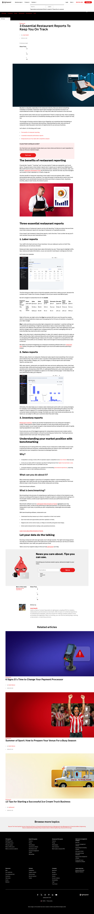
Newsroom (54, 870)
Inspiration (45, 826)
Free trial (88, 2)
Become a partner (32, 876)
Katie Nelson (12, 685)
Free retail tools (9, 872)
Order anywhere (55, 846)
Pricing (30, 843)
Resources (8, 868)
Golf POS (77, 842)
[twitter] (41, 895)
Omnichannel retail (33, 848)
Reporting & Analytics (41, 827)
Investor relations (56, 878)
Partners (31, 868)
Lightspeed (11, 807)
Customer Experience (26, 826)
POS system (8, 839)
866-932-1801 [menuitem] (79, 2)
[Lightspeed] (6, 2)
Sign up (67, 570)
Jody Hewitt (26, 35)
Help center (8, 878)
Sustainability (55, 880)
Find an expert (32, 874)
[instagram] (45, 895)
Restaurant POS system (57, 839)
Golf (35, 13)
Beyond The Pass (12, 826)
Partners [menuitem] (34, 2)
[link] (79, 2)
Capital (19, 826)
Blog (6, 870)
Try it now (28, 155)
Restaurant (21, 13)
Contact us (54, 874)
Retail (15, 13)
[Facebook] (27, 49)
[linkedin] (52, 895)
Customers (8, 876)
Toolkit (30, 878)
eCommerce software (33, 846)
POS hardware (32, 845)
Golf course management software (81, 839)
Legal (53, 882)
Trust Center (54, 884)
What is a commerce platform (12, 848)
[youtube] (56, 895)
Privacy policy (49, 901)
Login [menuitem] (67, 2)
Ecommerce (29, 13)
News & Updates (26, 827)
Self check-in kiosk (79, 851)
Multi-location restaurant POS (58, 848)
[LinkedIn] (27, 59)
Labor (61, 826)
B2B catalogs (31, 854)
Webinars (7, 882)
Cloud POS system (9, 843)
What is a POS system (10, 846)
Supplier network (32, 872)
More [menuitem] (71, 2)
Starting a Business (61, 827)
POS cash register (9, 845)
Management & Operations (20, 589)
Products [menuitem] (27, 2)
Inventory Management (54, 826)
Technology (69, 827)
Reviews (54, 872)
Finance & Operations (37, 826)
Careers (53, 876)
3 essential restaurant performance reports (32, 135)
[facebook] (38, 895)
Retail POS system (33, 839)
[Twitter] (27, 54)
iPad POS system (9, 841)
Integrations (31, 870)
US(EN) (43, 900)
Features (31, 841)
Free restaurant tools (10, 874)
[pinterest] (49, 895)
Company (10, 13)
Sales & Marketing (51, 827)
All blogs (4, 13)
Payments (33, 827)
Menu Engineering (81, 826)
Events (7, 880)
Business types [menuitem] (18, 2)
